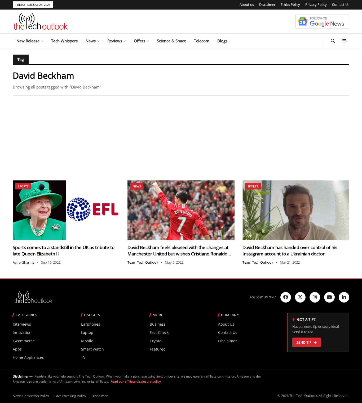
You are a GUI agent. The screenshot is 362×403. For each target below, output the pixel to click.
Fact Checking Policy (70, 395)
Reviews (114, 40)
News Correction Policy (31, 395)
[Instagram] (315, 297)
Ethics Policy (290, 4)
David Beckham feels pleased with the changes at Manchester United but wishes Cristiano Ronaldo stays (177, 253)
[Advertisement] (181, 138)
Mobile (87, 340)
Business (158, 324)
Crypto (155, 340)
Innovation (22, 332)
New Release (27, 40)
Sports (23, 186)
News (91, 40)
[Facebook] (285, 297)
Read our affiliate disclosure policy (136, 381)
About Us (226, 324)
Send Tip (304, 342)
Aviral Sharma (23, 262)
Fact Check (159, 332)
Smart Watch (92, 349)
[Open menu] (344, 41)
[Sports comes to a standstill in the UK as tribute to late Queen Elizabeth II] (66, 210)
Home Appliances (28, 357)
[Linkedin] (344, 297)
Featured (158, 349)
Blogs (222, 40)
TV (83, 357)
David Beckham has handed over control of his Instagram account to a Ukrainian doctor (289, 250)
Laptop (87, 332)
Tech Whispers (64, 40)
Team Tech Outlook (142, 262)
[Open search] (333, 41)
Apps (17, 349)
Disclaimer (267, 4)
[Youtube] (329, 297)
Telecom (201, 40)
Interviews (22, 324)
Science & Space (171, 40)
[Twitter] (300, 297)
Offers (139, 40)
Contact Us (340, 4)
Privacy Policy (316, 4)
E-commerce (24, 340)
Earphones (90, 324)
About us (247, 4)
